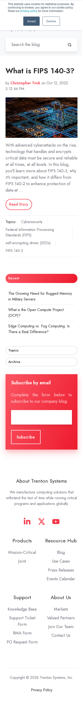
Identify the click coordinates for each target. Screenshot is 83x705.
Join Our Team (61, 627)
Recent (13, 278)
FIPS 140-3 (14, 250)
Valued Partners (61, 618)
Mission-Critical (22, 552)
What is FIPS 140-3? (40, 70)
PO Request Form (22, 642)
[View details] (27, 521)
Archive (14, 361)
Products (22, 540)
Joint (22, 561)
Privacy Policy (41, 690)
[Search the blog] (69, 44)
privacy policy (28, 11)
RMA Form (22, 633)
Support (22, 597)
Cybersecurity (31, 221)
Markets (61, 609)
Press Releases (61, 570)
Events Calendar (61, 579)
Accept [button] (31, 21)
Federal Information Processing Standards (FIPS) (30, 232)
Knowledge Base (22, 609)
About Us (61, 597)
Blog (61, 552)
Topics (13, 350)
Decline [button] (51, 21)
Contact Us (60, 635)
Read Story (18, 204)
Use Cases (61, 561)
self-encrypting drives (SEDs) (28, 243)
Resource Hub (61, 540)
